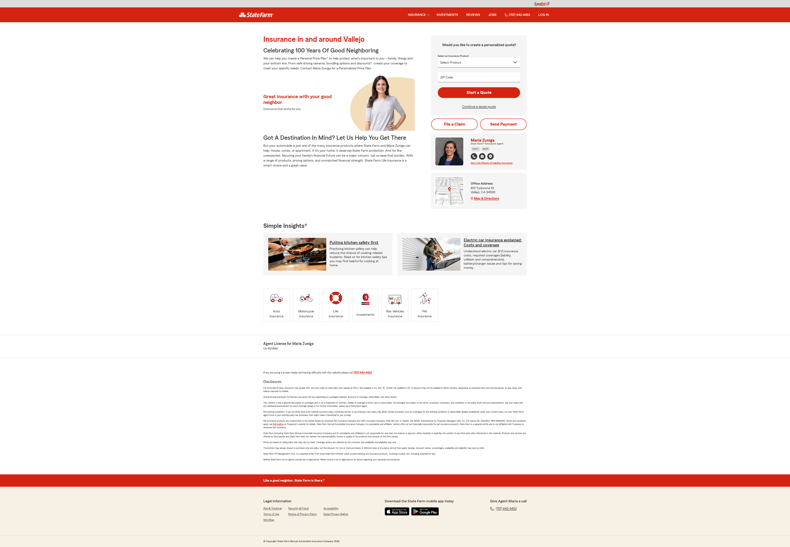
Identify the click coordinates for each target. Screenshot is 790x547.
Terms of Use (271, 514)
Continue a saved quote (479, 106)
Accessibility (331, 508)
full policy (278, 424)
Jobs (492, 14)
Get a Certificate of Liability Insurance (491, 163)
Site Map (268, 520)
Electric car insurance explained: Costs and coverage (493, 242)
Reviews (473, 14)
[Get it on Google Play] (425, 511)
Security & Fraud (298, 508)
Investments (447, 14)
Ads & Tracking (272, 508)
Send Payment (503, 124)
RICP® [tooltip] (486, 149)
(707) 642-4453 (519, 14)
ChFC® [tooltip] (475, 149)
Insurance (417, 14)
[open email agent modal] (482, 157)
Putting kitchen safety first (354, 243)
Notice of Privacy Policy (302, 514)
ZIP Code (446, 77)
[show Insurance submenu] (427, 14)
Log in (543, 14)
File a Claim (454, 124)
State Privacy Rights (335, 514)
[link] (256, 15)
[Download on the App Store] (397, 511)
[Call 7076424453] (474, 156)
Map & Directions (486, 198)
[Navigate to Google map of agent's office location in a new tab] (490, 156)
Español (540, 3)
